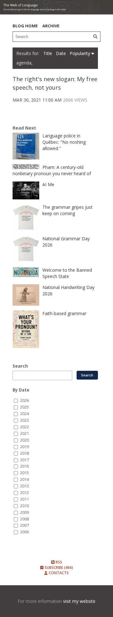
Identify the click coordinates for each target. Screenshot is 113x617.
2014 (24, 479)
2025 (24, 407)
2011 (24, 499)
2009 (24, 512)
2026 (24, 400)
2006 (24, 532)
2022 (24, 427)
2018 (24, 453)
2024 (24, 413)
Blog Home (25, 26)
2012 (24, 492)
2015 (24, 472)
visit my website (79, 601)
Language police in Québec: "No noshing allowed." (64, 142)
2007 (24, 525)
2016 (24, 466)
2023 (24, 420)
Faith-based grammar (64, 313)
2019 (24, 446)
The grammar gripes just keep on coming (67, 210)
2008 (24, 519)
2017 (24, 460)
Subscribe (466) (58, 567)
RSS (58, 562)
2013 (24, 486)
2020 (24, 440)
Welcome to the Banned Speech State (67, 273)
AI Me (48, 184)
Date (61, 53)
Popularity (80, 53)
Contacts (58, 572)
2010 (24, 506)
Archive (50, 26)
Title (48, 53)
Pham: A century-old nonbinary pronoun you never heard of (52, 170)
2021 (24, 433)
